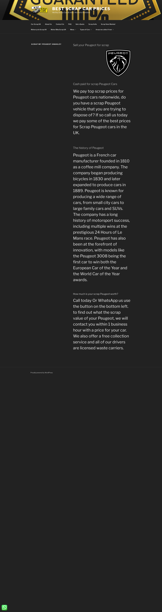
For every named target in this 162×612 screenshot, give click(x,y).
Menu (72, 29)
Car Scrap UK (36, 24)
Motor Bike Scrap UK (58, 29)
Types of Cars (85, 29)
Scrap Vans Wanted (108, 24)
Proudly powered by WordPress (42, 373)
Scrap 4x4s (92, 24)
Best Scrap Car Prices (81, 8)
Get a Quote (80, 24)
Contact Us (60, 24)
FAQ (69, 24)
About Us (48, 24)
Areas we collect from (104, 29)
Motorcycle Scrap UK (39, 29)
